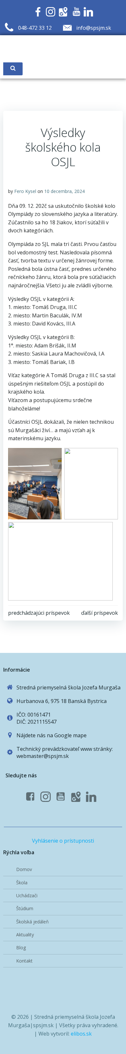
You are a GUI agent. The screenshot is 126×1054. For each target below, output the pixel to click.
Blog (21, 947)
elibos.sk (81, 1033)
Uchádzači (26, 895)
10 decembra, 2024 (64, 191)
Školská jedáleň (32, 922)
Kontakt (24, 961)
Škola (21, 882)
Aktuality (25, 935)
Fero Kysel (25, 191)
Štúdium (24, 908)
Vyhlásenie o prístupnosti (63, 840)
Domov (24, 869)
